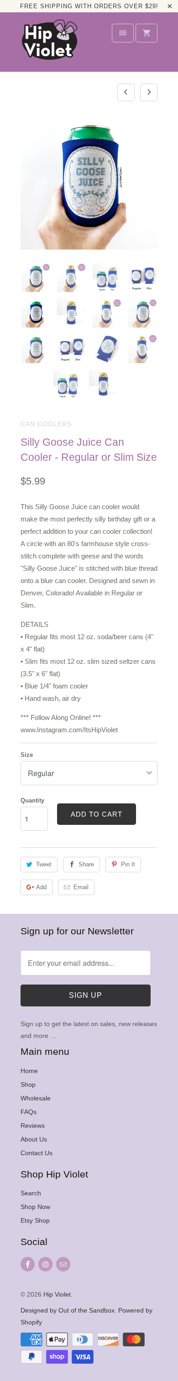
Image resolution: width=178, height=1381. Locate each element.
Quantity (32, 800)
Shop (28, 1084)
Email (81, 887)
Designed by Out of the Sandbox (68, 1310)
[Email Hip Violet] (63, 1264)
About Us (34, 1139)
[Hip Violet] (49, 45)
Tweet (44, 864)
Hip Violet (57, 1294)
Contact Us (36, 1153)
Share (86, 864)
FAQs (29, 1111)
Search (31, 1193)
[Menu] (123, 33)
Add (41, 887)
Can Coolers (46, 423)
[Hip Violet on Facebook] (28, 1264)
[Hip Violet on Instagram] (45, 1264)
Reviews (33, 1125)
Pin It (128, 864)
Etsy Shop (35, 1220)
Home (29, 1070)
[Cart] (146, 33)
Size (27, 754)
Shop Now (35, 1206)
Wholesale (36, 1098)
